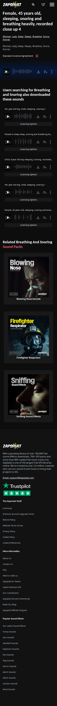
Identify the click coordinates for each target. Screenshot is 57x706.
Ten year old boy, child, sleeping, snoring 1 (25, 184)
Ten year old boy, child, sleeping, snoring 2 (25, 109)
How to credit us (10, 575)
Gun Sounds (8, 637)
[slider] (23, 71)
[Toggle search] (33, 4)
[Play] (6, 72)
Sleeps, (28, 36)
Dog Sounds (8, 660)
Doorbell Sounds (10, 643)
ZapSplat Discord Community (16, 598)
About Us (7, 558)
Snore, (46, 36)
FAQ (5, 570)
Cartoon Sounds (10, 683)
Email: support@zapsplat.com (18, 477)
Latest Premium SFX (12, 587)
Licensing (7, 508)
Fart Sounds (8, 654)
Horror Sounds (9, 666)
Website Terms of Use (13, 525)
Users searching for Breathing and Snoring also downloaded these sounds (26, 94)
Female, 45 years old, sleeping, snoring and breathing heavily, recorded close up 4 (28, 21)
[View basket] (43, 4)
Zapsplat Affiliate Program (15, 610)
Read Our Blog (9, 604)
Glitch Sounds (9, 677)
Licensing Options (28, 124)
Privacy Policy (9, 531)
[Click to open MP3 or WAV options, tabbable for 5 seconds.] (38, 72)
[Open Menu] (52, 4)
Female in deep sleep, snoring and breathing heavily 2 (30, 134)
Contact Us (8, 564)
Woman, (7, 36)
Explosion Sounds (11, 649)
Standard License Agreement (18, 55)
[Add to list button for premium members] (45, 72)
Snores (6, 39)
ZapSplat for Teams (12, 581)
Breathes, (37, 36)
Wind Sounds (9, 689)
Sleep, (21, 36)
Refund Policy (9, 519)
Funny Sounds (9, 631)
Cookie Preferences (11, 543)
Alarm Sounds (9, 672)
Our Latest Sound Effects (14, 626)
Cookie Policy (9, 537)
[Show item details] (51, 72)
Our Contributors (11, 593)
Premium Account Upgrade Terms (18, 514)
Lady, (14, 36)
